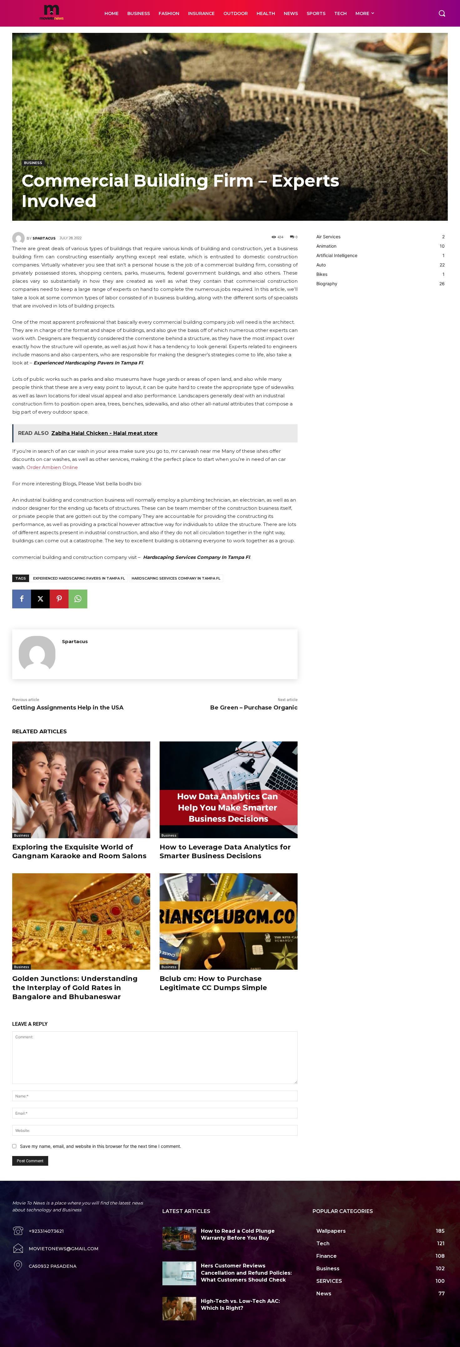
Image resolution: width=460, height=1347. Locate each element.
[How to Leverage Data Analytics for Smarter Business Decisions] (229, 789)
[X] (40, 599)
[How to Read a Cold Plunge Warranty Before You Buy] (179, 1239)
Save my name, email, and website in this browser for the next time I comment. (100, 1146)
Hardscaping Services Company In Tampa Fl (176, 578)
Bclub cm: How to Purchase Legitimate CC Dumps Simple (213, 983)
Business (33, 163)
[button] (442, 13)
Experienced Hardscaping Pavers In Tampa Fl (79, 578)
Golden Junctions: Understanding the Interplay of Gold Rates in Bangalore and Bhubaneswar (75, 987)
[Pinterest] (59, 599)
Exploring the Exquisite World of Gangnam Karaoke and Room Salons (79, 851)
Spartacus (44, 238)
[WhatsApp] (78, 599)
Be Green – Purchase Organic (254, 707)
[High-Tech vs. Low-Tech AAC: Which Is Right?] (179, 1309)
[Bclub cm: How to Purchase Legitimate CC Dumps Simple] (229, 921)
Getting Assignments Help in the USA (68, 707)
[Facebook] (21, 599)
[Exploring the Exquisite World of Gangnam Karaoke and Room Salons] (81, 789)
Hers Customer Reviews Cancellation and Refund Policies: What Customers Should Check (246, 1273)
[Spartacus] (19, 238)
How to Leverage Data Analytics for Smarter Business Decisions (225, 851)
